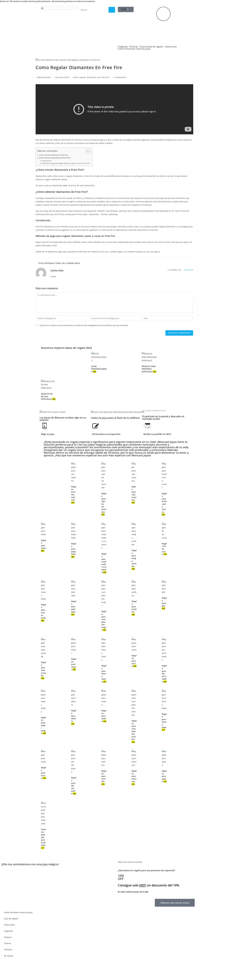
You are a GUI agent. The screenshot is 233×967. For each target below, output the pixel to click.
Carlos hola (56, 270)
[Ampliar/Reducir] (1, 962)
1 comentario (119, 77)
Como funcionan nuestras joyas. (18, 912)
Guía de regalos (155, 47)
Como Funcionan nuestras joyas (134, 49)
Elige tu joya (47, 434)
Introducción (46, 161)
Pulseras (133, 47)
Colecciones (171, 47)
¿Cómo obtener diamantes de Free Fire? (55, 158)
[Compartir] (6, 962)
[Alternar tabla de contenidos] (87, 151)
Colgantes (123, 47)
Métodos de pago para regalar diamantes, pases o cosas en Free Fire (66, 163)
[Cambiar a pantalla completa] (3, 962)
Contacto (8, 949)
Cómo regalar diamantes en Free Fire (91, 77)
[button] (144, 411)
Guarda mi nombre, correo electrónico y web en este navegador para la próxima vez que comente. (84, 325)
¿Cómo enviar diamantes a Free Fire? (53, 155)
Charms (143, 47)
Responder (188, 270)
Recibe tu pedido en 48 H (157, 434)
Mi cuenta (8, 955)
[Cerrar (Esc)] (8, 962)
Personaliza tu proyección (106, 434)
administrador (44, 77)
